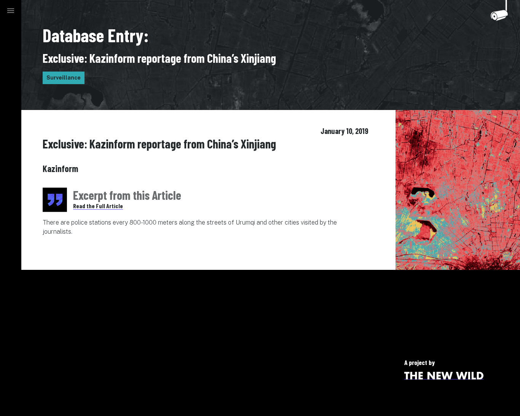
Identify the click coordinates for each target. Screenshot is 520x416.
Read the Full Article (98, 205)
